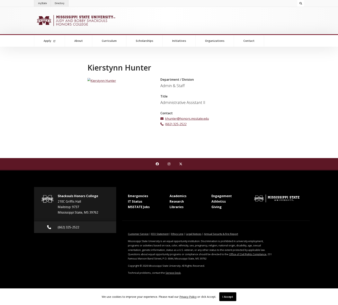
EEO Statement (160, 234)
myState (44, 3)
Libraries (176, 207)
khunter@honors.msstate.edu (187, 118)
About (78, 41)
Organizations (214, 41)
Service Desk (173, 273)
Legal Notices (193, 234)
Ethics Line (177, 234)
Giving (216, 207)
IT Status (135, 201)
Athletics (218, 201)
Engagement (221, 196)
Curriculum (109, 41)
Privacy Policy (188, 297)
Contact (248, 41)
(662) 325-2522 (176, 124)
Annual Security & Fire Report (221, 234)
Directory (61, 3)
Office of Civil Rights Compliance (247, 254)
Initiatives (179, 41)
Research (177, 201)
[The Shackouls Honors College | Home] (75, 20)
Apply (48, 41)
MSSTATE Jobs (139, 207)
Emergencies (138, 196)
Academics (178, 196)
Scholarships (144, 41)
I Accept (227, 297)
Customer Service (138, 234)
